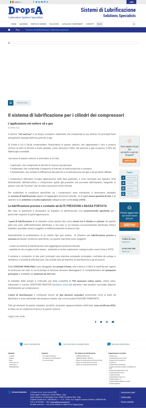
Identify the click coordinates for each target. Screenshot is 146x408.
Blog (18, 29)
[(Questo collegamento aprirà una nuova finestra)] (113, 322)
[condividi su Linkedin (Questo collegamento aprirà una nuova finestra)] (107, 322)
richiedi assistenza (120, 344)
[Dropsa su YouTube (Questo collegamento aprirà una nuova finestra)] (42, 2)
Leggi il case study (16, 316)
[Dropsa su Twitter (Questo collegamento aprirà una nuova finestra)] (36, 2)
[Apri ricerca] (134, 24)
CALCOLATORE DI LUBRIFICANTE (76, 344)
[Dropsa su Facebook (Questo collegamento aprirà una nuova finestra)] (34, 2)
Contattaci (129, 161)
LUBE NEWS (129, 193)
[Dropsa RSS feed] (47, 2)
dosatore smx (60, 284)
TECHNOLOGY (130, 183)
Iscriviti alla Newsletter (129, 224)
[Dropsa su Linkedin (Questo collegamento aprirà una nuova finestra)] (39, 2)
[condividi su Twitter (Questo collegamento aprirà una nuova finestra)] (101, 322)
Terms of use (78, 404)
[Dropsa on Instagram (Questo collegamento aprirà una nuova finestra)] (45, 2)
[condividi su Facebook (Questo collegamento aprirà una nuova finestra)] (95, 322)
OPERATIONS (129, 188)
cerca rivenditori (31, 344)
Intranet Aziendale (19, 392)
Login (131, 2)
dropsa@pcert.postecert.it (60, 402)
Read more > (126, 242)
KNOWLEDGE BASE (131, 177)
